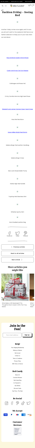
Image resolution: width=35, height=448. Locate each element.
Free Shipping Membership (17, 347)
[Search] (2, 6)
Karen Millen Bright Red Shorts (17, 132)
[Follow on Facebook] (12, 403)
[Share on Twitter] (17, 233)
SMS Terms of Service (17, 363)
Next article (16, 260)
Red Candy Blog (17, 380)
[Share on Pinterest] (25, 233)
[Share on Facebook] (9, 233)
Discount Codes (17, 388)
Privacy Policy (17, 361)
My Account (17, 353)
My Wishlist (17, 385)
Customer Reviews (17, 377)
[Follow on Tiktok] (23, 403)
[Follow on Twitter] (28, 403)
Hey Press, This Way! (17, 391)
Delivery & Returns (17, 350)
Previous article (19, 247)
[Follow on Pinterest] (17, 403)
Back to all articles (17, 253)
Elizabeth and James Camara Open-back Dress (17, 109)
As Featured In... (17, 383)
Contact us (17, 355)
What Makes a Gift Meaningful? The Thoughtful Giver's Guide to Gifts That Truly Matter (14, 304)
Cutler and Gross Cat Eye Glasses (17, 71)
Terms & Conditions (17, 358)
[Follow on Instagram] (6, 403)
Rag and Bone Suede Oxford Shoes (17, 58)
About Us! (17, 374)
